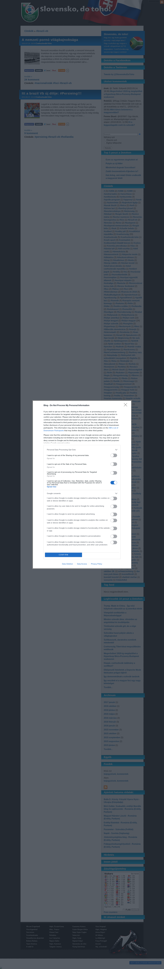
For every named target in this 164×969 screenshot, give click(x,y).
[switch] (113, 455)
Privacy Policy (96, 564)
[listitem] (82, 449)
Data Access (82, 564)
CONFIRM (63, 555)
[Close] (126, 405)
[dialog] (82, 485)
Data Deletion (67, 564)
